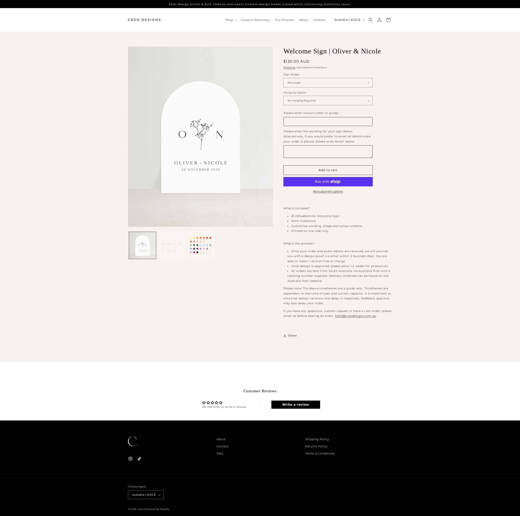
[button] (231, 20)
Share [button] (292, 335)
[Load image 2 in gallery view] (171, 245)
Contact (223, 446)
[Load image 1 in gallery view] (142, 245)
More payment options (328, 191)
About (221, 439)
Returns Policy (316, 446)
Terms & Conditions (320, 453)
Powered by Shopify (156, 509)
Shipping (289, 67)
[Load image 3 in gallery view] (200, 245)
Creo (141, 509)
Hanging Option (295, 92)
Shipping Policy (317, 439)
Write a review (295, 404)
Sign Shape (291, 74)
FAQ (220, 453)
